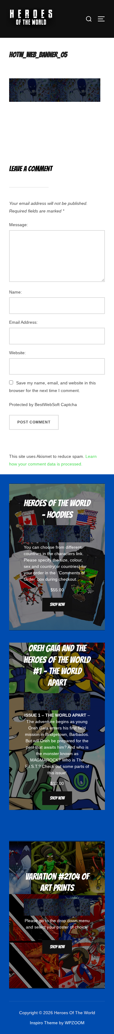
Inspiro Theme (44, 1022)
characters (64, 553)
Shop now (57, 604)
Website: (17, 352)
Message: (18, 224)
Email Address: (23, 322)
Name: (15, 292)
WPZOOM (75, 1022)
